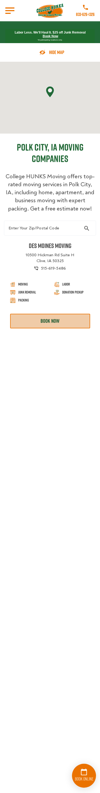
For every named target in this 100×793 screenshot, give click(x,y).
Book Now (50, 36)
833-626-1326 (85, 14)
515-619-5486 (53, 268)
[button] (50, 92)
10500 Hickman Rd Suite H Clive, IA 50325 (50, 257)
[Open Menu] (9, 10)
